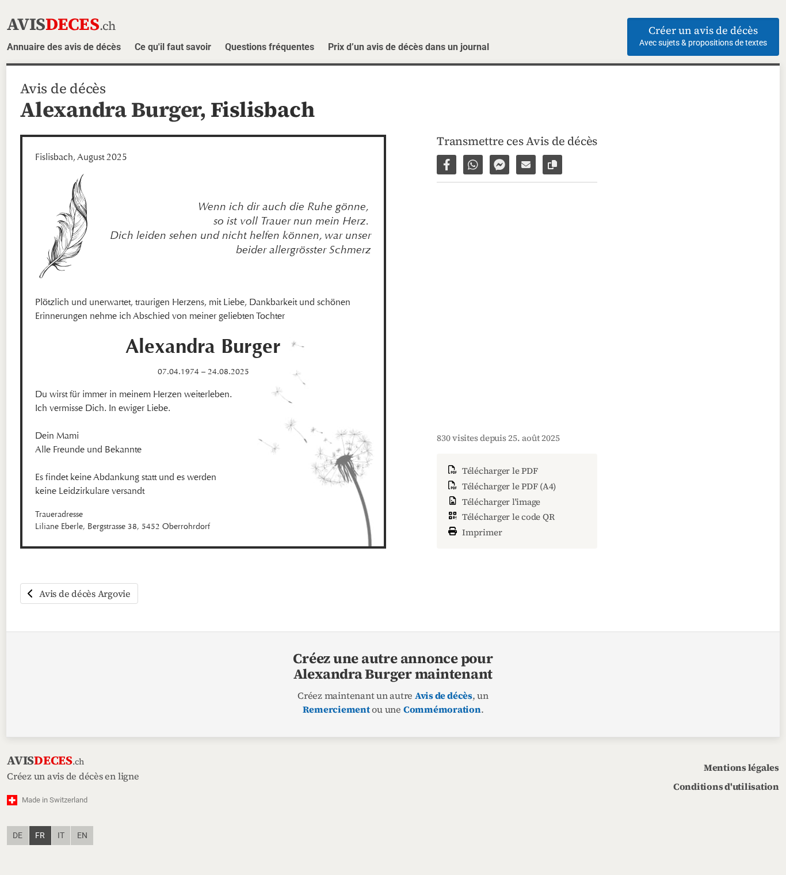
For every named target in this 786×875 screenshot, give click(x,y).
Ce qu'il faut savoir (173, 46)
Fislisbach (263, 109)
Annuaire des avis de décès (64, 46)
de (17, 835)
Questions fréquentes (269, 46)
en (82, 835)
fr (40, 835)
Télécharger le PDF (498, 471)
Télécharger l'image (500, 502)
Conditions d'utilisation (726, 786)
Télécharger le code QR (507, 517)
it (61, 835)
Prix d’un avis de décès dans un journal (408, 46)
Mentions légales (741, 767)
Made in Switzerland (54, 800)
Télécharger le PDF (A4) (508, 486)
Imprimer (481, 532)
